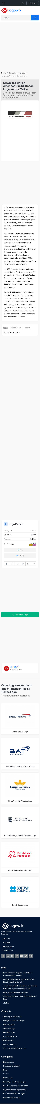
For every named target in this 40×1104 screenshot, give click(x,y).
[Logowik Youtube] (22, 956)
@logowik (14, 667)
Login (22, 3)
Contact (6, 943)
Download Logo (21, 614)
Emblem (33, 539)
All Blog (6, 1003)
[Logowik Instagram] (12, 956)
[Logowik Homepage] (11, 10)
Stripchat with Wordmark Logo (14, 1048)
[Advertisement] (20, 48)
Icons (5, 1070)
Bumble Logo (8, 1040)
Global (33, 535)
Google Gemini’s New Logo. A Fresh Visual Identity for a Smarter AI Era (18, 980)
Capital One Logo (10, 1036)
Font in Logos (8, 1078)
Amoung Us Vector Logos (12, 1017)
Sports (24, 73)
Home (3, 73)
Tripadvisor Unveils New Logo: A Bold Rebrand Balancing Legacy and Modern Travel (20, 987)
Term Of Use (8, 950)
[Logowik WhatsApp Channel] (31, 956)
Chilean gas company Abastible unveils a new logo (20, 997)
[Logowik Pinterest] (17, 956)
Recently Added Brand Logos (14, 1082)
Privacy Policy (8, 947)
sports (27, 328)
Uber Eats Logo (9, 1032)
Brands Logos (14, 73)
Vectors (6, 1074)
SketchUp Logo (9, 1028)
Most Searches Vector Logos (14, 1094)
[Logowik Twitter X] (8, 956)
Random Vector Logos (11, 1097)
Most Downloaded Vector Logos (15, 1086)
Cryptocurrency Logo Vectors (14, 1090)
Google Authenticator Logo (13, 1020)
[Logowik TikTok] (26, 956)
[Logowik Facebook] (3, 956)
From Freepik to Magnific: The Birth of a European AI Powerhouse (17, 974)
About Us (6, 939)
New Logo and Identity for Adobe (15, 992)
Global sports (16, 328)
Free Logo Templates (11, 1066)
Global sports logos (11, 332)
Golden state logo (10, 1044)
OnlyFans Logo (9, 1025)
